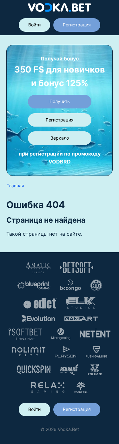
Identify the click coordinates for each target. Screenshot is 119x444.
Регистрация (77, 24)
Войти (34, 24)
